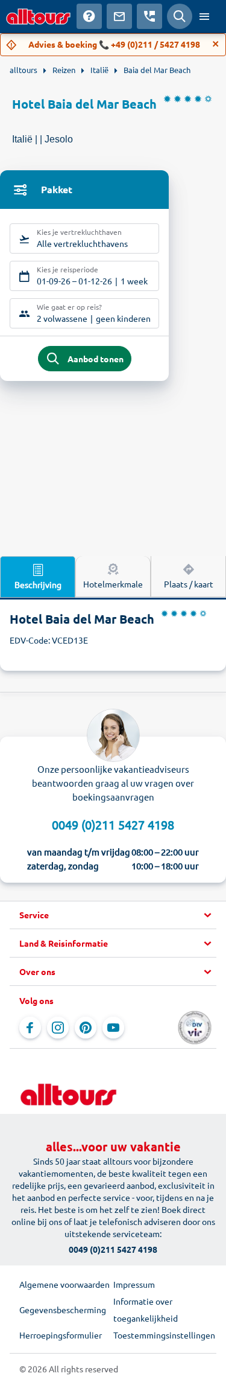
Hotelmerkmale (113, 583)
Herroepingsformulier (60, 1334)
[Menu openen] (204, 16)
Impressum (134, 1284)
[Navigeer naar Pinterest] (85, 1027)
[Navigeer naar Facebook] (30, 1027)
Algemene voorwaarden (64, 1284)
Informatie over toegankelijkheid (145, 1309)
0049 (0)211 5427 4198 (113, 824)
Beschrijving (37, 584)
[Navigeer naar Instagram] (58, 1027)
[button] (113, 915)
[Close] (216, 44)
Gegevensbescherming (62, 1309)
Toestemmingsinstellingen (160, 1334)
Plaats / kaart (188, 583)
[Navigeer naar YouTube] (113, 1027)
